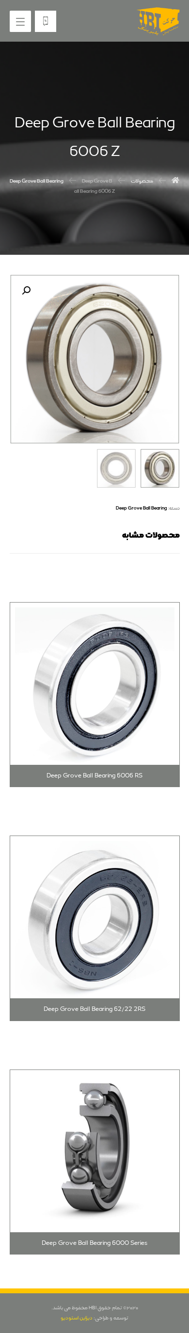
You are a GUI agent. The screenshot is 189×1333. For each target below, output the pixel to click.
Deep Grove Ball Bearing (141, 508)
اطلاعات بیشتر (143, 600)
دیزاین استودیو (77, 1318)
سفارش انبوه (144, 1067)
